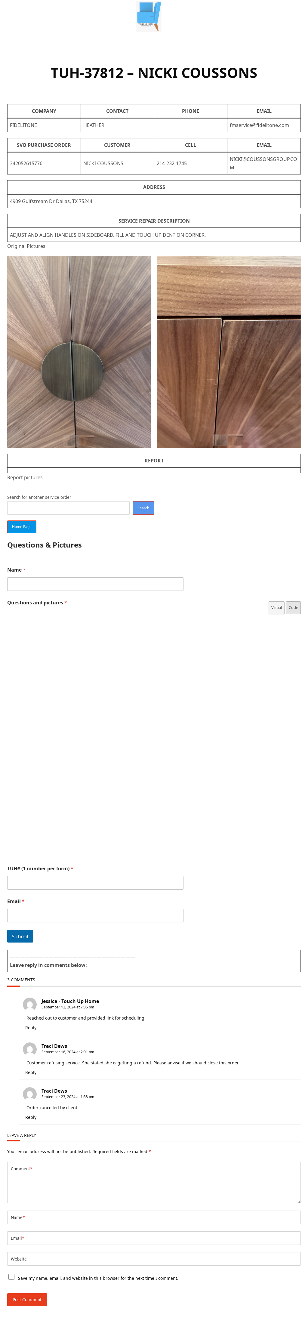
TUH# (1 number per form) (40, 869)
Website (19, 1259)
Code (293, 607)
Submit (20, 936)
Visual (276, 607)
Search (143, 508)
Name (16, 570)
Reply (30, 1027)
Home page (22, 526)
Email (16, 901)
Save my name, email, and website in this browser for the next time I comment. (98, 1278)
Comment (21, 1168)
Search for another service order (39, 497)
